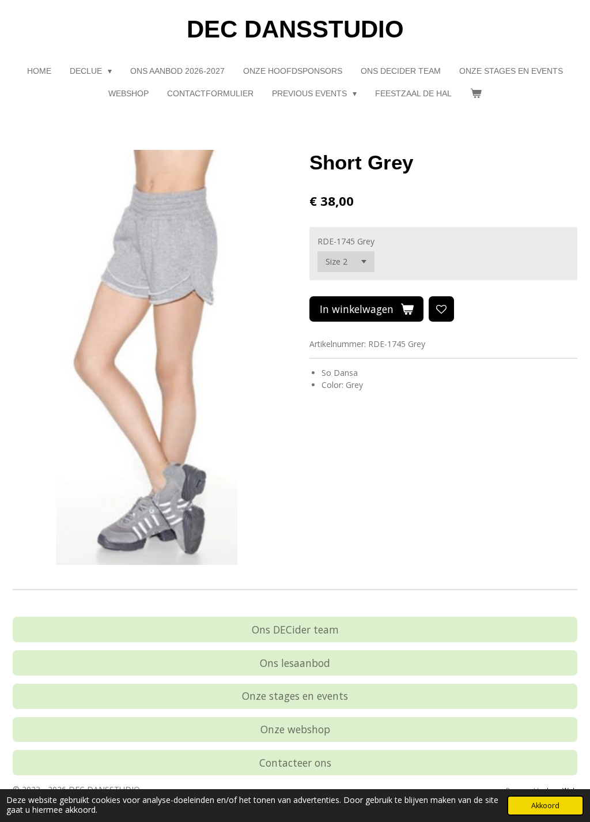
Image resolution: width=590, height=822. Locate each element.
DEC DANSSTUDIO (295, 29)
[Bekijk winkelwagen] (476, 93)
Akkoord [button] (545, 805)
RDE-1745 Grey (346, 241)
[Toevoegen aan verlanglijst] (441, 309)
